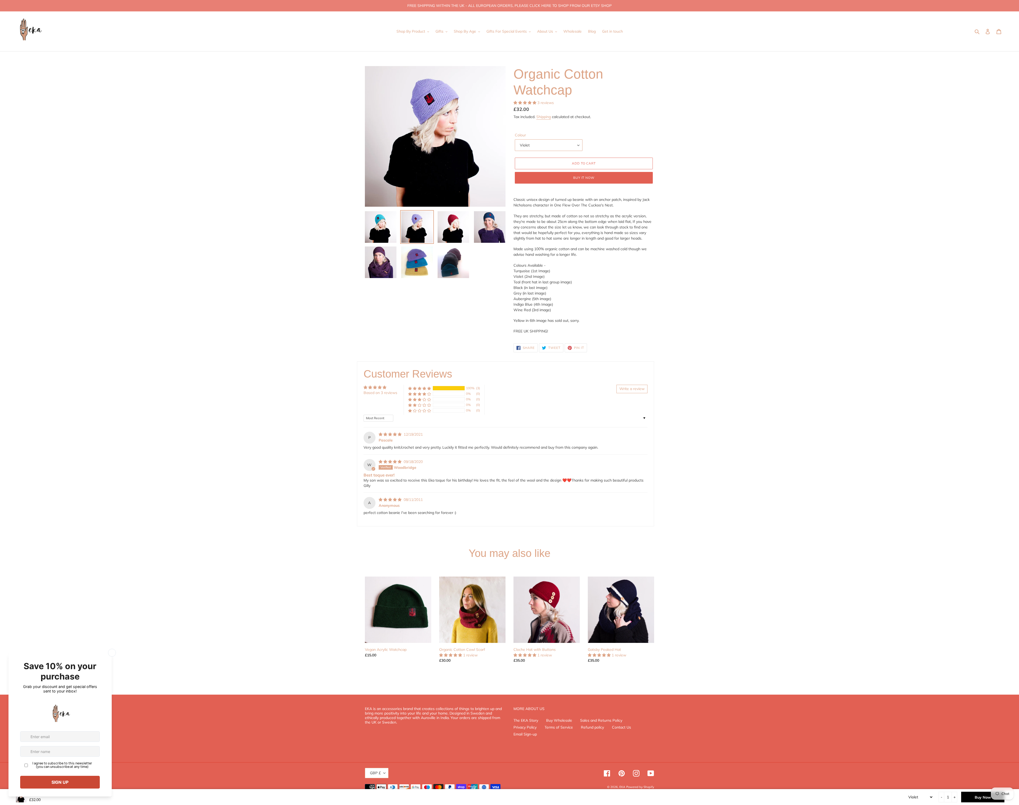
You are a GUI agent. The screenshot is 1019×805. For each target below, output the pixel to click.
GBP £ (375, 773)
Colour (520, 135)
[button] (525, 102)
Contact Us (621, 727)
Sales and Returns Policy (601, 720)
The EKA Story (525, 720)
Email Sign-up (525, 734)
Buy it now (584, 178)
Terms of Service (559, 727)
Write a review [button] (632, 388)
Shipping (543, 116)
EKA (622, 787)
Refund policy (592, 727)
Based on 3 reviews (380, 392)
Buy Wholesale (559, 720)
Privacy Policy (525, 727)
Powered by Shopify (640, 787)
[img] (391, 434)
